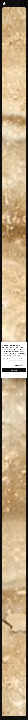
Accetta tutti (14, 370)
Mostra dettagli (19, 365)
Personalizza (13, 374)
